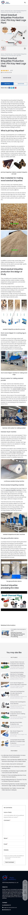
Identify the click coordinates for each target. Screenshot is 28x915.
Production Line (9, 10)
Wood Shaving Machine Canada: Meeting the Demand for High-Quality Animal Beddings (14, 784)
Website (6, 850)
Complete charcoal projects (18, 629)
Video (12, 630)
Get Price (7, 83)
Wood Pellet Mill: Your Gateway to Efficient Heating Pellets (14, 767)
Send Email (21, 83)
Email (6, 844)
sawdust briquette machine (13, 490)
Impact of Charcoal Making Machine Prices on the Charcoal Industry (14, 776)
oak (15, 190)
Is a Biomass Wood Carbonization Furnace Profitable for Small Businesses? (13, 756)
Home (2, 10)
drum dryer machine (15, 452)
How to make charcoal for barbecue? (12, 764)
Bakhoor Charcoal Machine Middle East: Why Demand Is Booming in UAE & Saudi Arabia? (14, 760)
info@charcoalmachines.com (10, 907)
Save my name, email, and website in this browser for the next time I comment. (14, 857)
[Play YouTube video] (14, 601)
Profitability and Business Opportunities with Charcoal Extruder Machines (14, 771)
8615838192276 (7, 905)
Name (6, 838)
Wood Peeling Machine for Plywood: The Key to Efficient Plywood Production (14, 780)
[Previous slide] (3, 48)
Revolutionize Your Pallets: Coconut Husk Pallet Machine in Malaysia (13, 789)
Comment (7, 820)
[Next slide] (25, 48)
